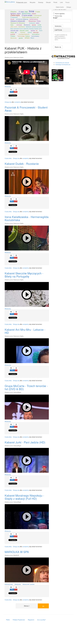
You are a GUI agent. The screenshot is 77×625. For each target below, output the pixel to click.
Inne (31, 11)
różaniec (22, 32)
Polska (39, 21)
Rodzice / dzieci (16, 13)
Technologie (21, 36)
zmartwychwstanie (23, 34)
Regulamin (31, 620)
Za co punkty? (41, 620)
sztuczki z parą (24, 30)
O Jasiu (21, 11)
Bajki (26, 12)
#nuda (12, 19)
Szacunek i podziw (28, 584)
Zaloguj (68, 7)
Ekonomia (13, 38)
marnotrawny (35, 36)
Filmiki (55, 2)
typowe (33, 30)
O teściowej (14, 17)
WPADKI (27, 38)
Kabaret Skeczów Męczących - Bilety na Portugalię (24, 274)
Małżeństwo (26, 13)
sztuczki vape (14, 30)
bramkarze (21, 27)
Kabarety (8, 86)
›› (43, 606)
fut (36, 30)
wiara (37, 23)
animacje (19, 25)
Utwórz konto (60, 7)
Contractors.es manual (62, 63)
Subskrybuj (58, 26)
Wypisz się (58, 47)
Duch (40, 30)
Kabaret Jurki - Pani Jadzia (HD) (25, 442)
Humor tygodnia (60, 13)
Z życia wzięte (27, 15)
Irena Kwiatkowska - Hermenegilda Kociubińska (27, 218)
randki (39, 25)
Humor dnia (58, 16)
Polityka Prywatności (19, 620)
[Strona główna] (10, 2)
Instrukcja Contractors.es (62, 64)
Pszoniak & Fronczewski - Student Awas (26, 108)
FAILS (32, 38)
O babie (37, 12)
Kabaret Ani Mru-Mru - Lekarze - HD (25, 331)
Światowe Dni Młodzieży (18, 23)
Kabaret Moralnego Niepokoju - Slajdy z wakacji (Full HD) (24, 497)
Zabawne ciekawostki (18, 21)
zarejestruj (17, 102)
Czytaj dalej (8, 158)
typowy (34, 25)
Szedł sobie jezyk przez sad (30, 17)
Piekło (8, 620)
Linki (61, 2)
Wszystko (32, 2)
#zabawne (32, 23)
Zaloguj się (8, 102)
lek (16, 32)
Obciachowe (32, 21)
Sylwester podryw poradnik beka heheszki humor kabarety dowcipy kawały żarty (26, 28)
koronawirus (35, 34)
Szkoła (34, 13)
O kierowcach (38, 15)
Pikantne (13, 12)
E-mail (55, 18)
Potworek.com (21, 2)
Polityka (13, 36)
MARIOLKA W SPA (17, 552)
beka (12, 25)
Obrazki (48, 2)
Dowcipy (40, 2)
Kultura (27, 36)
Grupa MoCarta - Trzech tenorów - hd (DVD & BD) (26, 387)
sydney (30, 32)
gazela (21, 38)
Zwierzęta (15, 15)
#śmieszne (27, 25)
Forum (67, 2)
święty (12, 32)
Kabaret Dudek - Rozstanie (22, 164)
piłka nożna (14, 27)
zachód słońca (33, 19)
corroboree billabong (22, 19)
